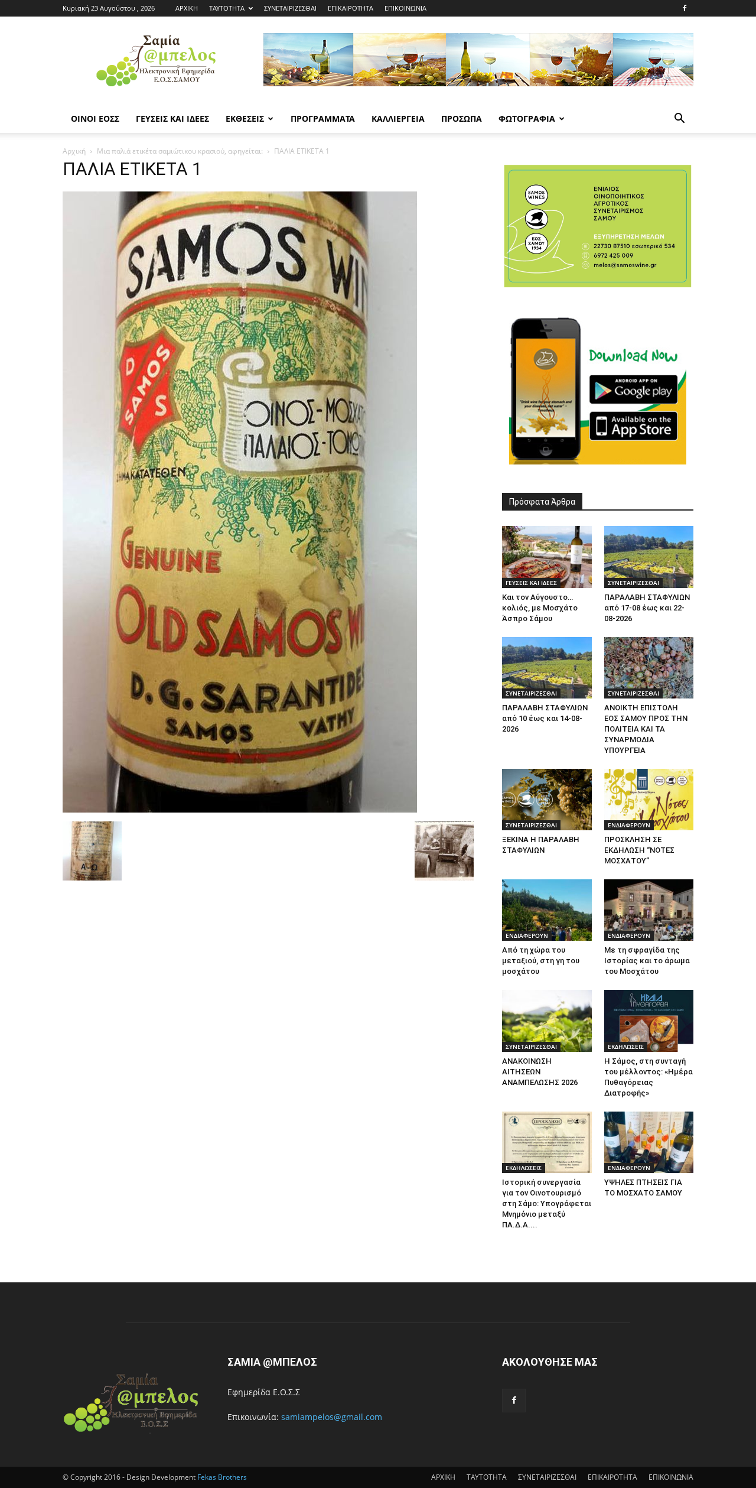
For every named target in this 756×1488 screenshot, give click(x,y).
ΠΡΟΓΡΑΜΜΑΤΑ (323, 118)
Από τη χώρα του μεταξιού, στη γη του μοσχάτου (540, 961)
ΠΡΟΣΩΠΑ (461, 118)
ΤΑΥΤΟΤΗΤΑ (227, 8)
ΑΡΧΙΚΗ (186, 8)
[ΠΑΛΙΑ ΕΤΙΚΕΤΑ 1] (240, 809)
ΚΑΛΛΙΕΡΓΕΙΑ (398, 118)
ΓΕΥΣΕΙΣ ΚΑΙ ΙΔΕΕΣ (172, 118)
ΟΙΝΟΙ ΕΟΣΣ (95, 118)
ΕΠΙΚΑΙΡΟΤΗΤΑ (350, 8)
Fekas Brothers (221, 1477)
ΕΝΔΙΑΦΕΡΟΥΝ (629, 825)
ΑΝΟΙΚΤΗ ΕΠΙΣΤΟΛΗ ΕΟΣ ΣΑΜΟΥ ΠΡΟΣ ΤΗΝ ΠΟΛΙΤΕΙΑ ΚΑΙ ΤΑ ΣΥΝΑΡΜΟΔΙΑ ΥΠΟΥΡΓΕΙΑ (645, 729)
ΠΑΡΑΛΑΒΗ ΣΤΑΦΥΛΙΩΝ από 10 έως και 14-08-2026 (545, 718)
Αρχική (74, 151)
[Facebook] (684, 8)
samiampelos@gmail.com (331, 1416)
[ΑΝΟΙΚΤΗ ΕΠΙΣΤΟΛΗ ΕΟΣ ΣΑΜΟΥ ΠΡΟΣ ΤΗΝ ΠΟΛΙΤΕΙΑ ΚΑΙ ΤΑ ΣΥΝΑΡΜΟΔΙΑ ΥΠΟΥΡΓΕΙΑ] (649, 667)
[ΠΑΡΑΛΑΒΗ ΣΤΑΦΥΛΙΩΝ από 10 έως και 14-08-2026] (547, 667)
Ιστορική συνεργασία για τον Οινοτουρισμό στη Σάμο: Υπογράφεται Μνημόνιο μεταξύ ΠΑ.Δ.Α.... (546, 1203)
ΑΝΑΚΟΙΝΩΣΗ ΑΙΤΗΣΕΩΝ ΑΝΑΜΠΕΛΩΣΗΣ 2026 (540, 1072)
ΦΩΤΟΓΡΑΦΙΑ (526, 118)
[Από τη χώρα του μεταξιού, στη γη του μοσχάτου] (547, 910)
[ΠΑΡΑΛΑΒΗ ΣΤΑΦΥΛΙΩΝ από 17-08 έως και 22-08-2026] (649, 556)
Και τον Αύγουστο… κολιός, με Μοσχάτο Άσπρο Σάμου (540, 608)
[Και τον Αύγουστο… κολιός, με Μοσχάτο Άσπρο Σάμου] (547, 556)
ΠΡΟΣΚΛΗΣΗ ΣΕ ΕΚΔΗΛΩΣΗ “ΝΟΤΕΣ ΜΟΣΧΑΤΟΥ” (639, 850)
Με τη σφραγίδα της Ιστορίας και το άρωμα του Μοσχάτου (647, 961)
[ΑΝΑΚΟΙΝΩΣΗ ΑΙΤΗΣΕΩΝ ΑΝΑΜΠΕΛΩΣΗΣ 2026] (547, 1020)
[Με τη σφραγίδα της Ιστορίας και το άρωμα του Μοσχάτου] (649, 910)
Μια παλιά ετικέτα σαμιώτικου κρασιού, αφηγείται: (180, 151)
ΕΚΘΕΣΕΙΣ (245, 118)
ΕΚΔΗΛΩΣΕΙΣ (626, 1046)
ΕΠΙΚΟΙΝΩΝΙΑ (405, 8)
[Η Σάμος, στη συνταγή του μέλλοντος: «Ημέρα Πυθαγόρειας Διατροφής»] (649, 1020)
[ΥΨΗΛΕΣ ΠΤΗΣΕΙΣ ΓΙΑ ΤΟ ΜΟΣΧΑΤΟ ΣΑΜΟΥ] (649, 1142)
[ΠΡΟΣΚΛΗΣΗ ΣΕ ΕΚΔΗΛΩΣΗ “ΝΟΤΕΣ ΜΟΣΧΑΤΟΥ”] (649, 799)
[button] (679, 119)
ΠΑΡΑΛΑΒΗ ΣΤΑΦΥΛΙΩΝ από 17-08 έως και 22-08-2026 (647, 608)
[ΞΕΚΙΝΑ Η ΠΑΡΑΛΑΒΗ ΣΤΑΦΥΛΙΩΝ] (547, 799)
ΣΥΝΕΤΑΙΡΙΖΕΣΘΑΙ (290, 8)
